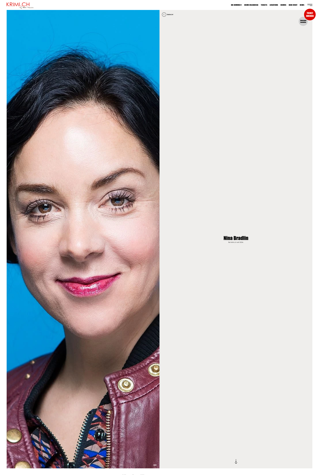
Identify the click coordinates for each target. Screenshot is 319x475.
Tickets (264, 5)
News (302, 5)
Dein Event (293, 5)
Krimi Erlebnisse (251, 5)
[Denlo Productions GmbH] (20, 5)
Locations (274, 5)
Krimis (283, 5)
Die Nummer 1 (236, 5)
